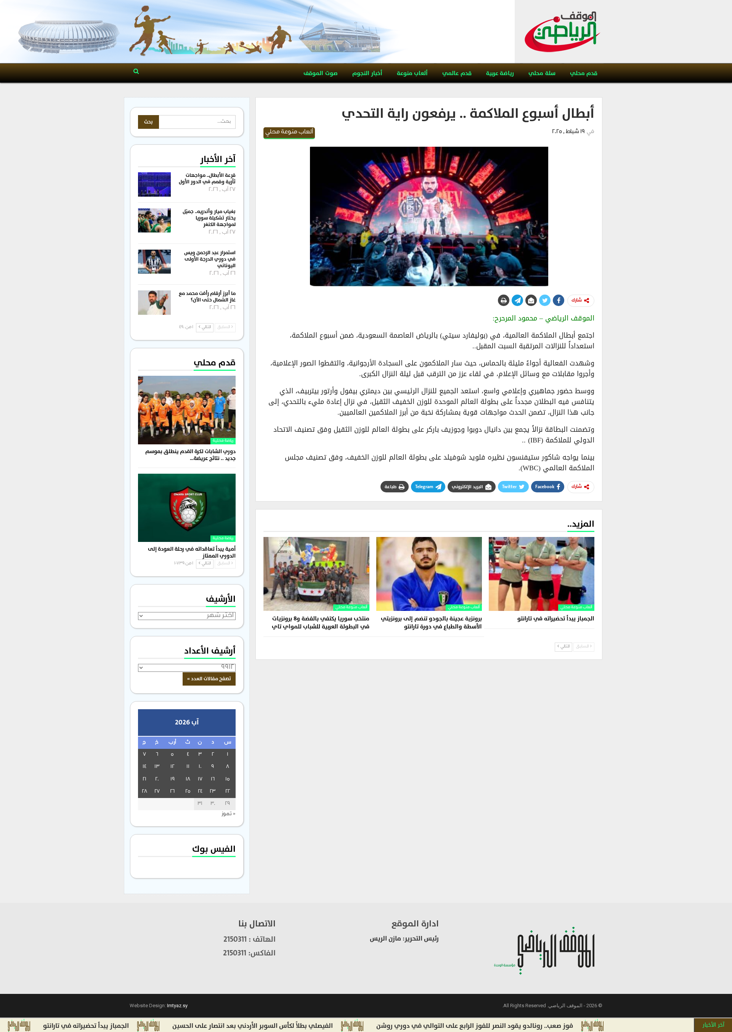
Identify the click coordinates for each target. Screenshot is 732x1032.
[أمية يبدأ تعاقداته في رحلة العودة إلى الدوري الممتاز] (187, 508)
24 (200, 791)
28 (144, 791)
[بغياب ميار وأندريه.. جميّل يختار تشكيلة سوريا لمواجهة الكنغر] (154, 220)
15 (227, 779)
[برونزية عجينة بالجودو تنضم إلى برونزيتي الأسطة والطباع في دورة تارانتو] (429, 574)
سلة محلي (541, 73)
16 (213, 779)
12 (172, 766)
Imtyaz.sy (177, 1005)
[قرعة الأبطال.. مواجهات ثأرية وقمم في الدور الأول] (154, 184)
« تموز (229, 814)
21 (144, 779)
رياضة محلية (223, 441)
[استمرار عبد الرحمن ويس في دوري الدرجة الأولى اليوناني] (154, 262)
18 (188, 779)
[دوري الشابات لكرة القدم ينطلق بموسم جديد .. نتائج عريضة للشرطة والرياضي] (187, 410)
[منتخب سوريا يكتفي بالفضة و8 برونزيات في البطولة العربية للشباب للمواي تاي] (316, 574)
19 (172, 779)
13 (156, 766)
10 (200, 766)
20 (157, 779)
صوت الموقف (320, 73)
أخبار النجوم (367, 73)
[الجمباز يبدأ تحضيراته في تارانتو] (541, 574)
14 (144, 766)
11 (187, 766)
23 (212, 791)
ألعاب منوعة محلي (289, 132)
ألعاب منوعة (412, 73)
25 (188, 791)
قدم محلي (583, 73)
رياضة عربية (500, 73)
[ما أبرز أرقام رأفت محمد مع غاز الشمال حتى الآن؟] (154, 302)
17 (200, 779)
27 (157, 791)
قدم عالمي (456, 73)
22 (227, 791)
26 (172, 791)
